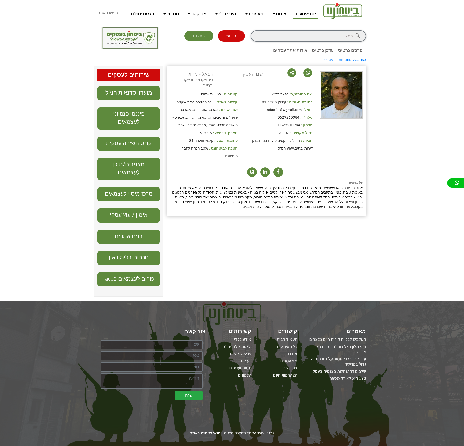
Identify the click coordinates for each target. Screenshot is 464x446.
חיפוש (231, 36)
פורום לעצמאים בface (128, 279)
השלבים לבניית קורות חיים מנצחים (337, 339)
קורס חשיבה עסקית (129, 143)
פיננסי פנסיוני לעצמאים (129, 118)
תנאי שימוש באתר (205, 433)
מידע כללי (242, 339)
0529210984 (288, 117)
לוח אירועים (306, 13)
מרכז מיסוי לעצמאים (128, 194)
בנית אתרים (129, 236)
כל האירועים (287, 346)
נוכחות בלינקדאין (129, 257)
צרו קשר (290, 368)
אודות (281, 13)
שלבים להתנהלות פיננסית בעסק (339, 371)
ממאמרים (288, 361)
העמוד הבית (287, 339)
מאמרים (256, 13)
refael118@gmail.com (284, 110)
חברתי (173, 13)
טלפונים (244, 375)
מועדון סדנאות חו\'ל (128, 92)
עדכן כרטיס (323, 51)
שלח (189, 395)
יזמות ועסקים (240, 368)
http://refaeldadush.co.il (195, 102)
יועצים (246, 361)
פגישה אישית (240, 353)
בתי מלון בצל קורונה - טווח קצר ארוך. (340, 349)
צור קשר (198, 13)
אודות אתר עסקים (290, 51)
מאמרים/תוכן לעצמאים (129, 168)
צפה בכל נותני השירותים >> (344, 60)
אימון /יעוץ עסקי (128, 215)
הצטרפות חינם (285, 375)
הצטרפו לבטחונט (236, 346)
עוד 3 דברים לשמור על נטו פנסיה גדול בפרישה (338, 361)
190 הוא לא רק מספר (348, 378)
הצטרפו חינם (142, 13)
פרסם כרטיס (350, 51)
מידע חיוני (227, 13)
